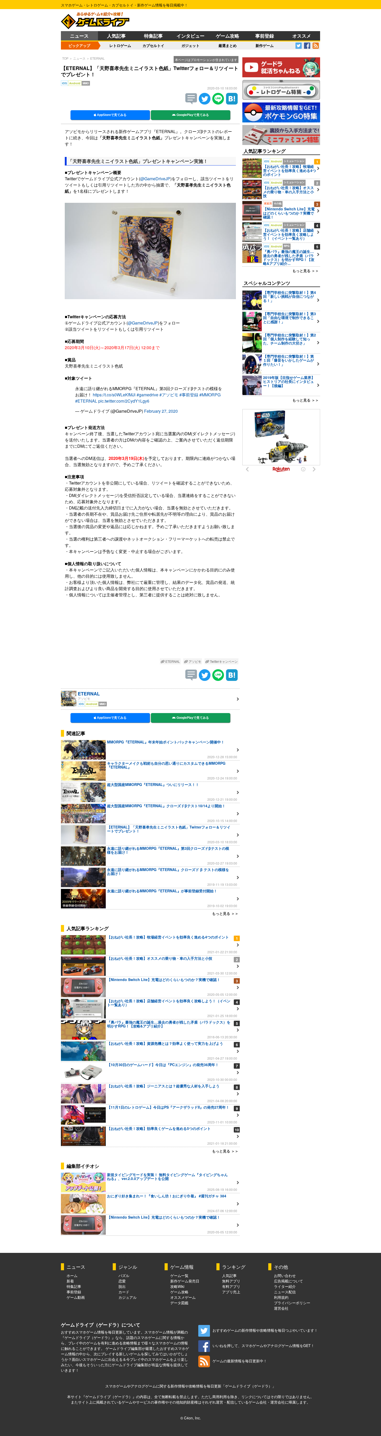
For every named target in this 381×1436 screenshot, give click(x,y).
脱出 (122, 1286)
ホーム (72, 1275)
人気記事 (116, 35)
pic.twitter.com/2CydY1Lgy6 (123, 401)
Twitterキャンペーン (223, 661)
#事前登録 (188, 395)
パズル (123, 1275)
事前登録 (264, 35)
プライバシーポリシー (292, 1302)
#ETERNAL (86, 401)
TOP (65, 58)
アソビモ (194, 661)
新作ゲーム (265, 45)
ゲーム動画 (76, 1297)
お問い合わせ (285, 1275)
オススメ (301, 35)
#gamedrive (147, 395)
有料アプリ (231, 1286)
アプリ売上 (231, 1291)
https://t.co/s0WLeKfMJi (114, 395)
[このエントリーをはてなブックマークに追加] (232, 103)
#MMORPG (210, 395)
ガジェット (190, 45)
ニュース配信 (285, 1291)
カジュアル (127, 1297)
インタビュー (190, 35)
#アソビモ (168, 395)
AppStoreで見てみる (111, 115)
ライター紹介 (285, 1286)
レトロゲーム (120, 45)
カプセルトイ (153, 45)
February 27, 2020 (161, 411)
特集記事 (153, 35)
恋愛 (122, 1280)
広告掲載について (288, 1280)
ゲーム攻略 (227, 35)
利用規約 (281, 1297)
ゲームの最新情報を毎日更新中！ (240, 1360)
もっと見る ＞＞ (225, 913)
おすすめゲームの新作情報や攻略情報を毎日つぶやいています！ (265, 1330)
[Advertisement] (150, 632)
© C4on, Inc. (190, 1417)
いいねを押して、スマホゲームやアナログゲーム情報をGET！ (263, 1345)
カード (123, 1291)
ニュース (79, 35)
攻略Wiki (177, 1286)
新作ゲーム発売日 (184, 1280)
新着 (70, 1280)
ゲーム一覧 (179, 1275)
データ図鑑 (179, 1302)
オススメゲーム (183, 1297)
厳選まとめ (227, 45)
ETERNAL (97, 58)
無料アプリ (231, 1280)
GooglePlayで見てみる (192, 115)
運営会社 (281, 1308)
